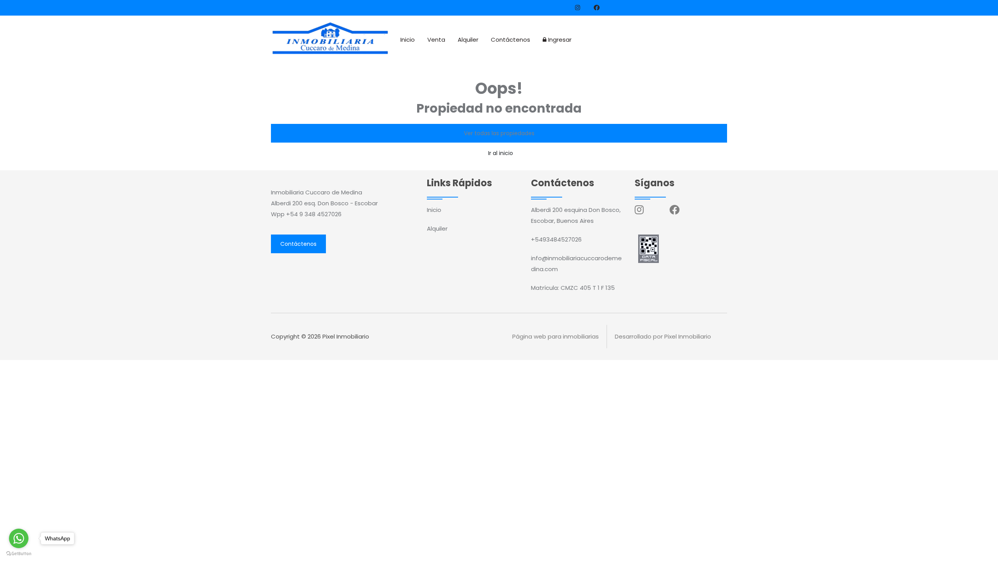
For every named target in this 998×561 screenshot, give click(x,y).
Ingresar (559, 39)
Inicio (407, 39)
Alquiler (468, 39)
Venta (436, 39)
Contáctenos (510, 39)
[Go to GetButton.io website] (18, 553)
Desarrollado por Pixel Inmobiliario (663, 336)
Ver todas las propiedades (499, 133)
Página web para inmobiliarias (555, 336)
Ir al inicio (500, 153)
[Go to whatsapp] (18, 538)
